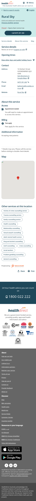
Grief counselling (9, 246)
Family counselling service (12, 219)
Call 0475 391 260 (18, 33)
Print (32, 271)
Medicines (5, 410)
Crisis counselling (25, 246)
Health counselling (10, 224)
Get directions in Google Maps (23, 77)
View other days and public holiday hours (17, 60)
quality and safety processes (19, 476)
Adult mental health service (13, 237)
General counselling (10, 259)
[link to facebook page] (6, 465)
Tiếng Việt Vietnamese (9, 443)
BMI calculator (6, 403)
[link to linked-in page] (15, 465)
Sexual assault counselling (12, 233)
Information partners (8, 367)
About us (4, 392)
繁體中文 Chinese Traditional (11, 440)
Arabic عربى (5, 429)
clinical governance (22, 474)
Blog (3, 400)
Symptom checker (7, 417)
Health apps (5, 407)
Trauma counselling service (12, 215)
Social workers (8, 250)
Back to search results (11, 10)
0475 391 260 (22, 82)
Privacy (4, 377)
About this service (21, 41)
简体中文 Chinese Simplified (10, 436)
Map (32, 41)
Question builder (7, 421)
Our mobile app (7, 360)
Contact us (5, 385)
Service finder (6, 414)
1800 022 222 (19, 296)
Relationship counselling (12, 228)
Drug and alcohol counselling (13, 241)
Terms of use (6, 374)
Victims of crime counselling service (15, 211)
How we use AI (6, 381)
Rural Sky (20, 92)
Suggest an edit (19, 50)
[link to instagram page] (11, 465)
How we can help (7, 356)
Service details (7, 41)
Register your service (8, 370)
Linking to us (6, 363)
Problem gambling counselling (13, 255)
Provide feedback (7, 388)
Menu (31, 3)
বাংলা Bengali (5, 432)
